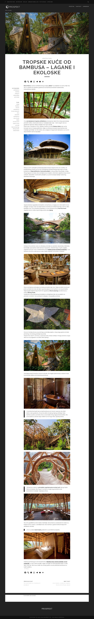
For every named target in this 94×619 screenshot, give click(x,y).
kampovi (17, 93)
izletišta (17, 91)
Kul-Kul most (16, 121)
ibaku (17, 120)
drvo (18, 112)
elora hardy (16, 118)
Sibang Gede (16, 128)
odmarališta (16, 95)
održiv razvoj (16, 123)
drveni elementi (15, 111)
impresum (86, 6)
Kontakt (78, 6)
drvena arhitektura (16, 108)
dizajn (25, 1)
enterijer (19, 1)
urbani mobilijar (33, 1)
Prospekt (47, 609)
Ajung (17, 104)
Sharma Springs (15, 127)
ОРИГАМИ (50, 1)
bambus (17, 105)
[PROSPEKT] (12, 8)
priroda (17, 125)
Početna (71, 6)
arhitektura (11, 1)
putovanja (43, 1)
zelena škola (16, 130)
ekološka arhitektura (16, 115)
